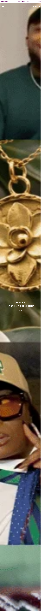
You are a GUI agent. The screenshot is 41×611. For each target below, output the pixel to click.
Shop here (20, 310)
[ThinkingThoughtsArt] (3, 7)
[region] (20, 1)
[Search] (30, 7)
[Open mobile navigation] (39, 7)
